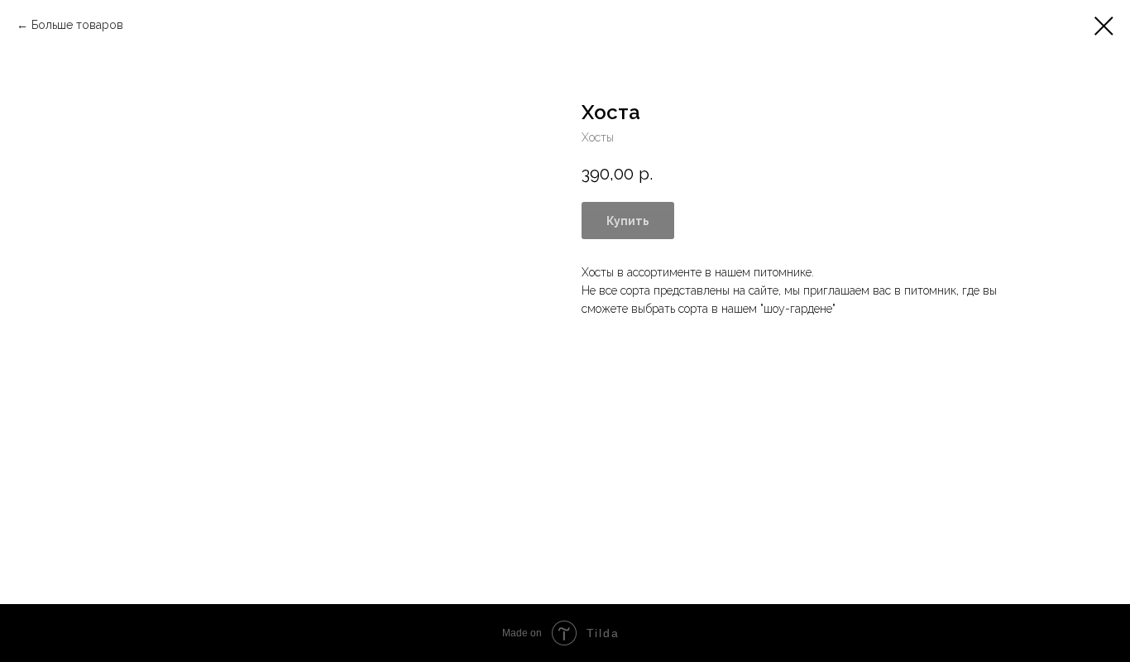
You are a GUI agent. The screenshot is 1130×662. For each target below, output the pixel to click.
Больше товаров (77, 24)
